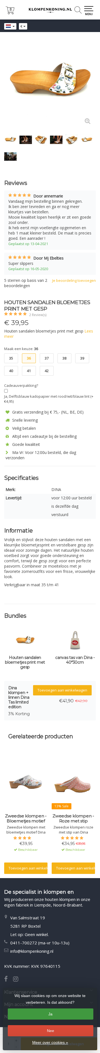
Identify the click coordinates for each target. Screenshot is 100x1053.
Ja (50, 1014)
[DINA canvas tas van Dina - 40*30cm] (75, 641)
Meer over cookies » (50, 1042)
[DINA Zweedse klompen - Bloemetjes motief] (26, 783)
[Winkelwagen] (10, 12)
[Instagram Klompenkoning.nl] (17, 979)
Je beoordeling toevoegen (74, 280)
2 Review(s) (37, 314)
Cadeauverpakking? (21, 385)
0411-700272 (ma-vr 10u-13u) (39, 942)
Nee (50, 1030)
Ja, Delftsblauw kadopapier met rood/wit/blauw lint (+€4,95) (48, 399)
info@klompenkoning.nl (31, 951)
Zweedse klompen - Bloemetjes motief (26, 818)
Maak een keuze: (21, 348)
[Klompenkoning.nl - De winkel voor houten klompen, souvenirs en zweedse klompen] (50, 9)
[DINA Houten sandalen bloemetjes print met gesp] (50, 84)
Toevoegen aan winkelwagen (62, 690)
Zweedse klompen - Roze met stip (73, 818)
